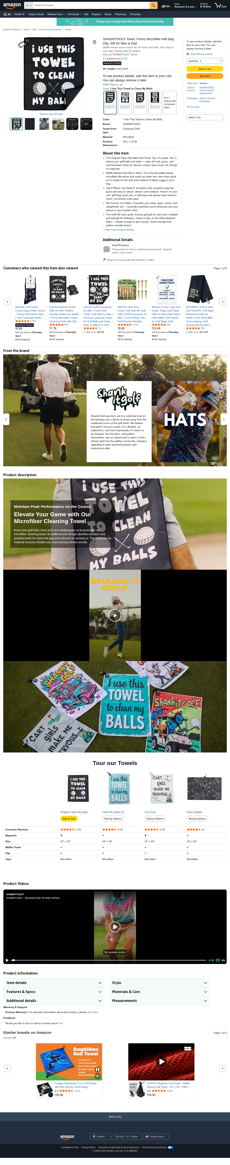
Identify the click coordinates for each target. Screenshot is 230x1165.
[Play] (6, 960)
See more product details (119, 229)
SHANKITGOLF (207, 87)
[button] (7, 14)
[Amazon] (12, 5)
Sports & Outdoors (12, 29)
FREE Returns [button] (111, 84)
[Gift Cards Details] (80, 14)
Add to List (194, 117)
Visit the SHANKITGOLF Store (120, 54)
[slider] (108, 960)
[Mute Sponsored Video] (98, 1076)
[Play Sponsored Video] (161, 1062)
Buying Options (113, 818)
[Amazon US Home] (67, 1138)
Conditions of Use (70, 1147)
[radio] (16, 124)
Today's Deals (36, 14)
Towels (68, 29)
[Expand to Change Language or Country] (170, 6)
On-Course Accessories (50, 29)
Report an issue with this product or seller (130, 259)
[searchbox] (91, 5)
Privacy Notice (88, 1147)
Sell (86, 14)
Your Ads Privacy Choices (154, 1147)
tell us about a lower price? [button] (43, 1023)
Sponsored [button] (8, 1038)
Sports (27, 29)
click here (92, 1012)
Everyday (135, 14)
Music (108, 14)
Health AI (19, 14)
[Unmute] (223, 960)
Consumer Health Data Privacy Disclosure (118, 1147)
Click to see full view (51, 114)
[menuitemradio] (218, 960)
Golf (34, 29)
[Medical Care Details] (64, 14)
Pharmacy (120, 14)
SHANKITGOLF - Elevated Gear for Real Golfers (33, 897)
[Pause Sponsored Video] (98, 1069)
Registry (96, 14)
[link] (30, 312)
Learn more (125, 252)
